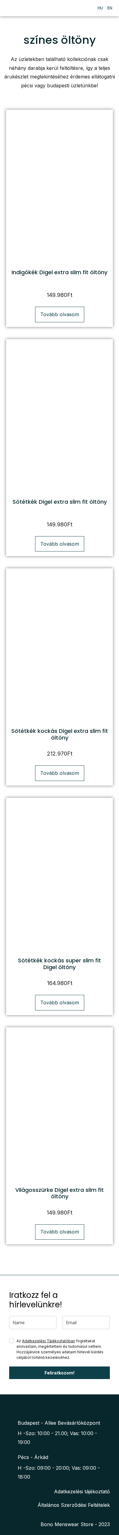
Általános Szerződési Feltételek (74, 1505)
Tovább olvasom (59, 314)
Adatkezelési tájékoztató (82, 1491)
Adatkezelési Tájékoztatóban (48, 1341)
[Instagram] (64, 1406)
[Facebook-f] (52, 1406)
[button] (85, 8)
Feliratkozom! (59, 1372)
